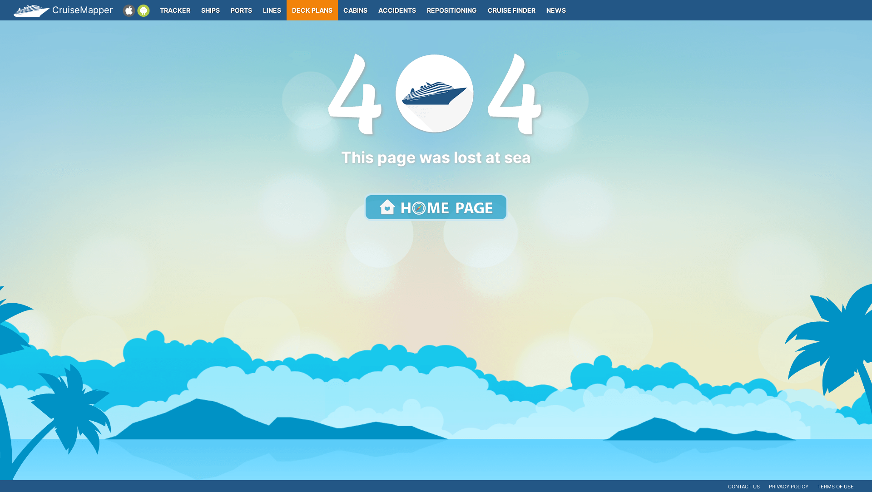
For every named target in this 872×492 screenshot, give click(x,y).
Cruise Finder (511, 10)
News (556, 10)
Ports (241, 10)
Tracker (175, 10)
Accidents (397, 10)
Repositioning (452, 10)
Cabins (355, 10)
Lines (272, 10)
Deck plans (312, 10)
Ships (210, 10)
